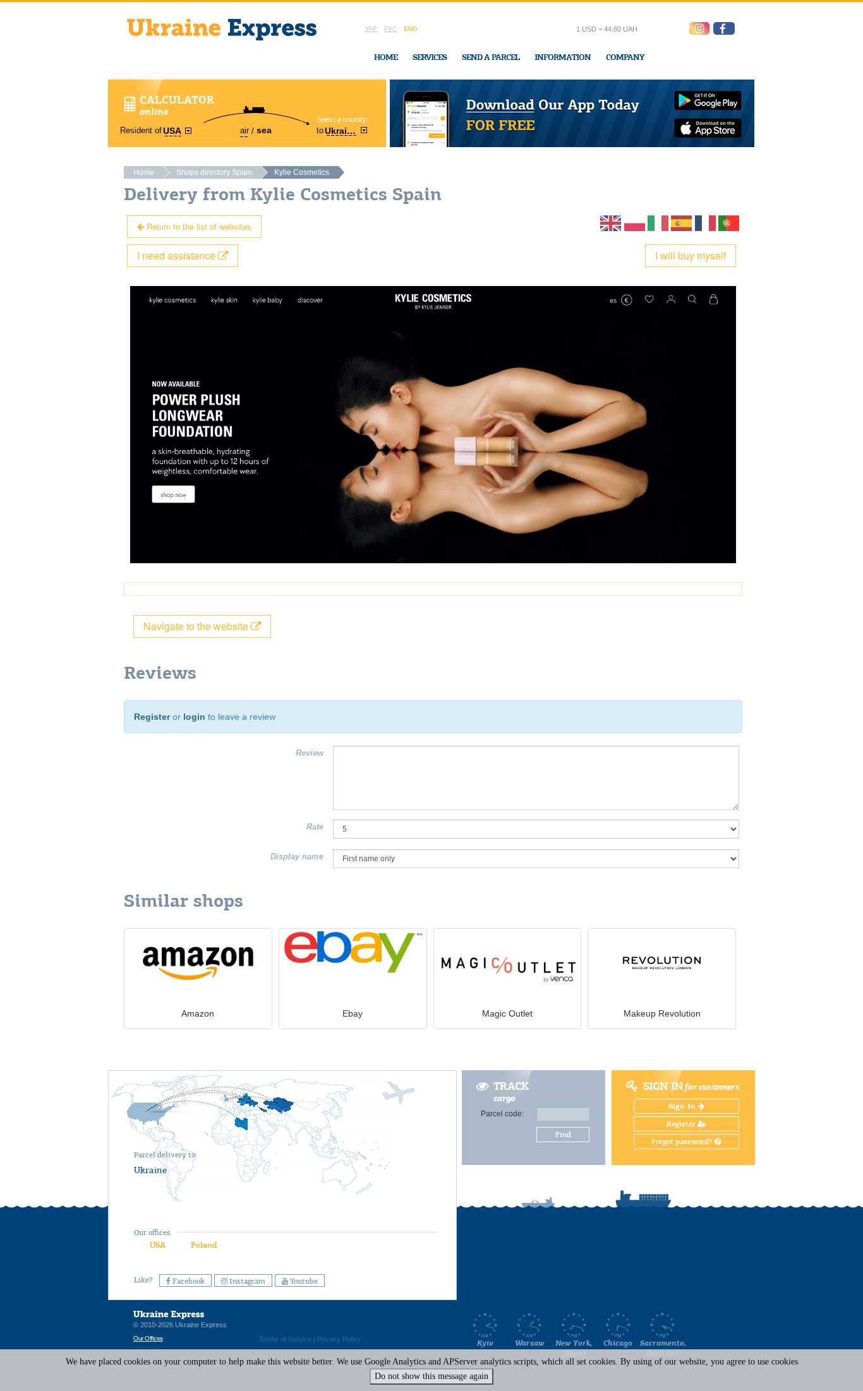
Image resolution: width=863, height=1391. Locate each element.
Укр (371, 28)
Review (309, 753)
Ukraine (150, 1170)
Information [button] (562, 57)
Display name (296, 856)
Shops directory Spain (214, 172)
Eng (411, 28)
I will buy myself (690, 255)
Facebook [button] (188, 1281)
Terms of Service (285, 1339)
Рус (390, 28)
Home (385, 57)
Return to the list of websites (197, 226)
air (244, 130)
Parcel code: (502, 1113)
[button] (724, 28)
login (194, 717)
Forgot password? (683, 1142)
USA (158, 1244)
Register (152, 717)
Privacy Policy (339, 1339)
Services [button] (430, 57)
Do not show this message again (431, 1376)
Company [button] (625, 57)
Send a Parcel (490, 57)
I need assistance (177, 255)
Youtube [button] (303, 1281)
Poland (204, 1244)
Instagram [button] (246, 1281)
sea (264, 130)
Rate (314, 827)
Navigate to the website (197, 626)
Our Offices (148, 1338)
